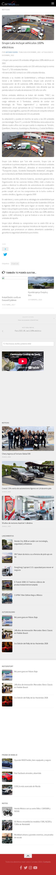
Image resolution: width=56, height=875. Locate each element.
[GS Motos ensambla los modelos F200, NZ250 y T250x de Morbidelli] (7, 825)
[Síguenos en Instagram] (30, 868)
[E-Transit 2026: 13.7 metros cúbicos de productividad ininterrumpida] (7, 585)
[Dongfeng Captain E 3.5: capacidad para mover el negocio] (7, 572)
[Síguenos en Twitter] (25, 868)
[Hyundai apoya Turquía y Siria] (41, 283)
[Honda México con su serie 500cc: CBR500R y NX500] (7, 812)
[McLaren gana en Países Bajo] (7, 621)
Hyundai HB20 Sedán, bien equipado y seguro (32, 760)
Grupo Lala (14, 264)
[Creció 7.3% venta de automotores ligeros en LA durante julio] (28, 473)
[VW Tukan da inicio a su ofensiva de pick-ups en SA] (7, 558)
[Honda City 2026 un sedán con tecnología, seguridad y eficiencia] (7, 544)
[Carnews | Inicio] (13, 3)
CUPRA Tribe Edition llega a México (28, 595)
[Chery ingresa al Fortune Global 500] (28, 438)
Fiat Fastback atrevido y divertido (27, 773)
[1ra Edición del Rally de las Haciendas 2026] (7, 647)
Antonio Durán (12, 52)
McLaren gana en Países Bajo (26, 617)
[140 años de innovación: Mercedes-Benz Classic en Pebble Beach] (7, 634)
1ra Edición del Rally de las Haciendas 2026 (31, 643)
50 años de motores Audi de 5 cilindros (17, 523)
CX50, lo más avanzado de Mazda (27, 786)
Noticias (6, 9)
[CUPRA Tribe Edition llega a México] (7, 598)
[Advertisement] (28, 395)
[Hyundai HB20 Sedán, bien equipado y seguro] (7, 763)
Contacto (47, 862)
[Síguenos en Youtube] (35, 868)
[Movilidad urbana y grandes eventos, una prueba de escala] (7, 838)
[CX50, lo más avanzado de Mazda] (7, 790)
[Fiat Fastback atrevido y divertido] (7, 777)
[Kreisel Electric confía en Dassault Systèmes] (15, 285)
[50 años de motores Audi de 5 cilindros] (28, 508)
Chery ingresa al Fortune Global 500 (16, 454)
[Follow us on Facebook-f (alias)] (21, 868)
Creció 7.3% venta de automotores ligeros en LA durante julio (26, 488)
